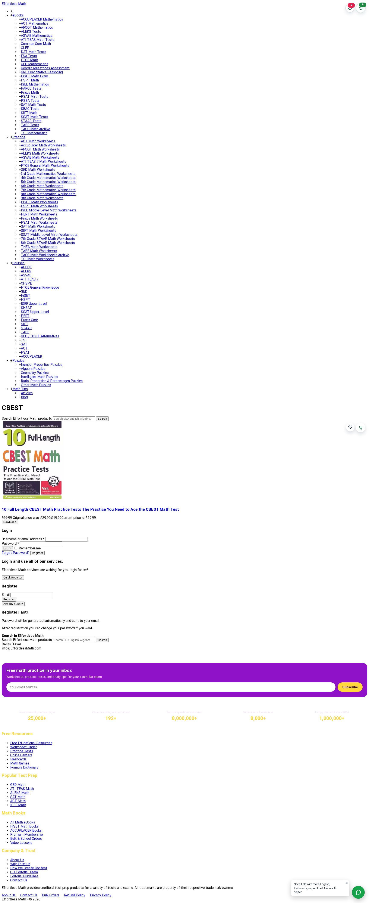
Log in (7, 548)
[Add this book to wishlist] (350, 427)
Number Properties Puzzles (41, 365)
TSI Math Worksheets (37, 259)
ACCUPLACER (31, 356)
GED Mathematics (34, 64)
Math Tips (20, 389)
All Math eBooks (22, 822)
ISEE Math (18, 805)
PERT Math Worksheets (39, 214)
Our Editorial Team (24, 872)
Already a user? (13, 603)
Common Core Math (36, 44)
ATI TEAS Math (22, 789)
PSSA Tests (30, 101)
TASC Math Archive (35, 129)
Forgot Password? (15, 553)
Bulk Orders (50, 895)
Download (9, 522)
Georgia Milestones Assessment (45, 68)
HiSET (25, 296)
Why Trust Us (20, 864)
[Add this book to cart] (360, 427)
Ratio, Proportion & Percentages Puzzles (52, 381)
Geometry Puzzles (35, 373)
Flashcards (18, 759)
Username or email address (23, 539)
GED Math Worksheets (38, 170)
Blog (24, 397)
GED (24, 291)
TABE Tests (30, 125)
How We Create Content (28, 868)
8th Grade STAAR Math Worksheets (48, 243)
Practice (18, 137)
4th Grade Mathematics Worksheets (48, 178)
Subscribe (350, 687)
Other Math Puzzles (36, 385)
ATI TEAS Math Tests (37, 40)
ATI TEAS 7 (29, 279)
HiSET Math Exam (34, 76)
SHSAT (26, 308)
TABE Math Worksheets (39, 251)
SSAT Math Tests (34, 117)
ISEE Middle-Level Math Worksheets (48, 210)
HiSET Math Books (24, 826)
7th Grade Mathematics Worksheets (48, 190)
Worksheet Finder (23, 747)
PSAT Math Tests (34, 96)
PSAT (25, 352)
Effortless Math (14, 4)
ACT (24, 348)
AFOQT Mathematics (37, 27)
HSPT (25, 300)
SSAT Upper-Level (35, 312)
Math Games (19, 763)
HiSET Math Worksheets (39, 202)
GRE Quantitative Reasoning (42, 72)
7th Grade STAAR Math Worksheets (48, 239)
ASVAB (26, 275)
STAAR (26, 328)
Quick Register (12, 577)
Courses (18, 263)
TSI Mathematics (34, 133)
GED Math (17, 785)
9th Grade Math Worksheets (42, 198)
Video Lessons (21, 843)
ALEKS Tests (31, 32)
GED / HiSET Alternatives (40, 336)
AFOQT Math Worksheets (40, 149)
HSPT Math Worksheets (39, 206)
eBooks (18, 15)
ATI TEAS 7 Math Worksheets (43, 161)
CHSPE (26, 283)
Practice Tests (21, 751)
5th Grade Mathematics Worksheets (48, 182)
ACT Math (18, 801)
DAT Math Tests (33, 52)
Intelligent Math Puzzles (39, 377)
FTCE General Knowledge (40, 287)
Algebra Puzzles (33, 369)
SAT (24, 344)
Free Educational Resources (31, 743)
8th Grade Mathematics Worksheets (48, 194)
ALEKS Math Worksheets (40, 153)
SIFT (24, 324)
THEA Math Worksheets (39, 247)
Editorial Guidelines (24, 876)
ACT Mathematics (34, 23)
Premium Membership (26, 834)
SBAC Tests (30, 109)
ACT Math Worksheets (38, 141)
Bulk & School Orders (26, 839)
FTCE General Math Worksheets (45, 166)
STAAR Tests (31, 121)
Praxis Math (30, 92)
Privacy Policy (100, 895)
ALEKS (26, 271)
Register (37, 553)
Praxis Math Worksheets (39, 218)
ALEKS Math (19, 793)
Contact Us (18, 880)
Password (10, 544)
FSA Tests (29, 56)
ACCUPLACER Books (26, 830)
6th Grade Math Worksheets (42, 186)
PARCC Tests (31, 88)
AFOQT (26, 267)
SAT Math (17, 797)
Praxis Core (29, 320)
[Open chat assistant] (358, 892)
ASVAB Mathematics (36, 36)
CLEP (25, 48)
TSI (23, 340)
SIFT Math (29, 113)
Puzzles (18, 361)
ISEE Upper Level (34, 304)
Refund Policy (74, 895)
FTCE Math (29, 60)
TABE (25, 332)
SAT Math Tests (33, 105)
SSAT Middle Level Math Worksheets (49, 235)
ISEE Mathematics (35, 84)
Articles (27, 393)
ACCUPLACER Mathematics (42, 19)
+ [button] (11, 15)
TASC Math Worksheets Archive (45, 255)
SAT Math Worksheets (38, 226)
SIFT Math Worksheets (38, 231)
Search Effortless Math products (27, 418)
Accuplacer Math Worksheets (43, 145)
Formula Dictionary (24, 767)
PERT (25, 316)
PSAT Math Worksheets (39, 222)
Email (6, 595)
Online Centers (21, 755)
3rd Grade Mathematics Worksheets (48, 174)
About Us (17, 860)
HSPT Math (30, 80)
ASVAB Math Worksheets (40, 157)
